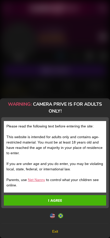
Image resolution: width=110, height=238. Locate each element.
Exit (55, 231)
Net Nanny (36, 180)
